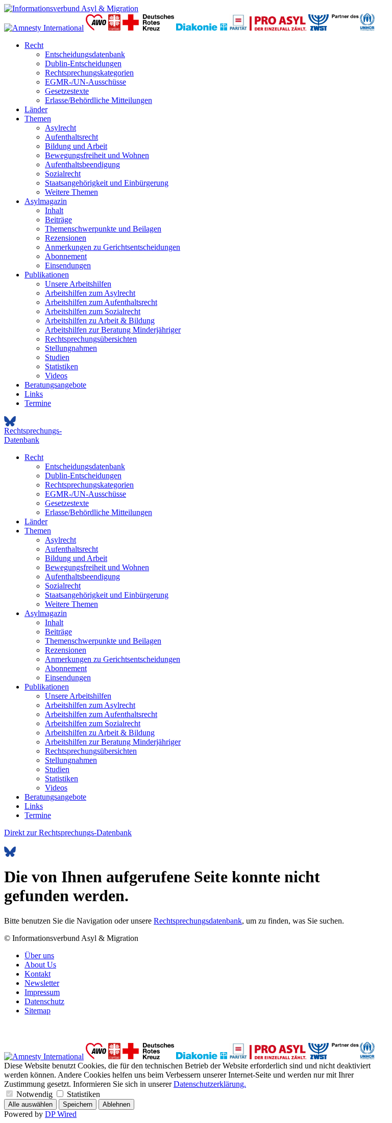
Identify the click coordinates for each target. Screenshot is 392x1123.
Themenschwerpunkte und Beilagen (103, 228)
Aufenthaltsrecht (71, 137)
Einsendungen (68, 265)
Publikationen (46, 274)
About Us (40, 964)
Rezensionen (65, 238)
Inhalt (54, 210)
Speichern (77, 1104)
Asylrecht (60, 127)
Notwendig (34, 1094)
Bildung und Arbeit (76, 146)
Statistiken (61, 366)
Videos (56, 375)
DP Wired (61, 1114)
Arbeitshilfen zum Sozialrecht (92, 311)
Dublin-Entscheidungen (83, 63)
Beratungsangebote (55, 384)
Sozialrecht (63, 173)
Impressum (42, 992)
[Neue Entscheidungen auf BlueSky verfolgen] (196, 421)
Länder (35, 109)
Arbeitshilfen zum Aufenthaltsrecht (101, 302)
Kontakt (37, 973)
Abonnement (66, 256)
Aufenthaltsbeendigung (82, 164)
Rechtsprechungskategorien (89, 72)
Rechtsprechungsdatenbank (198, 920)
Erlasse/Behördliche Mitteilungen (98, 100)
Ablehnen (116, 1104)
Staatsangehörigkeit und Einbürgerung (106, 182)
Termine (37, 403)
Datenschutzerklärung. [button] (210, 1084)
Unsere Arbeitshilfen (78, 283)
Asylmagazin (45, 201)
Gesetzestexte (67, 91)
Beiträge (58, 219)
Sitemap (37, 1010)
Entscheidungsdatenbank (85, 54)
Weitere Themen (71, 192)
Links (33, 394)
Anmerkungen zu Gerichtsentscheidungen (112, 247)
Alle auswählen (30, 1104)
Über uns (39, 955)
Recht (33, 45)
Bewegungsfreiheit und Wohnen (97, 155)
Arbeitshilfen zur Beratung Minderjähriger (113, 329)
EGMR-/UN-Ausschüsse (85, 82)
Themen (37, 118)
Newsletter (41, 983)
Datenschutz (44, 1001)
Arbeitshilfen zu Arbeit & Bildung (100, 320)
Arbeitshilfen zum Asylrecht (90, 293)
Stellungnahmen (71, 348)
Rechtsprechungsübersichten (91, 339)
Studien (57, 357)
